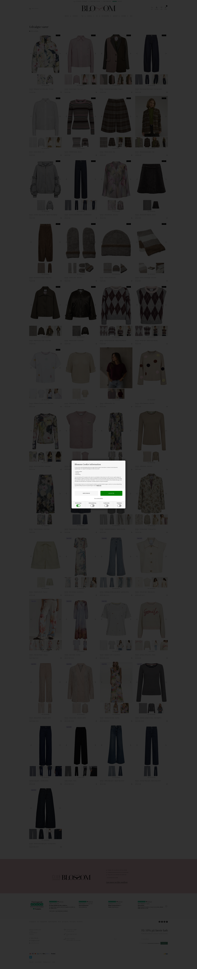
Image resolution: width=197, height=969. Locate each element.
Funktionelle (106, 503)
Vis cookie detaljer (98, 498)
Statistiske (119, 503)
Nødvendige (78, 503)
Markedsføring (92, 503)
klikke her (99, 485)
